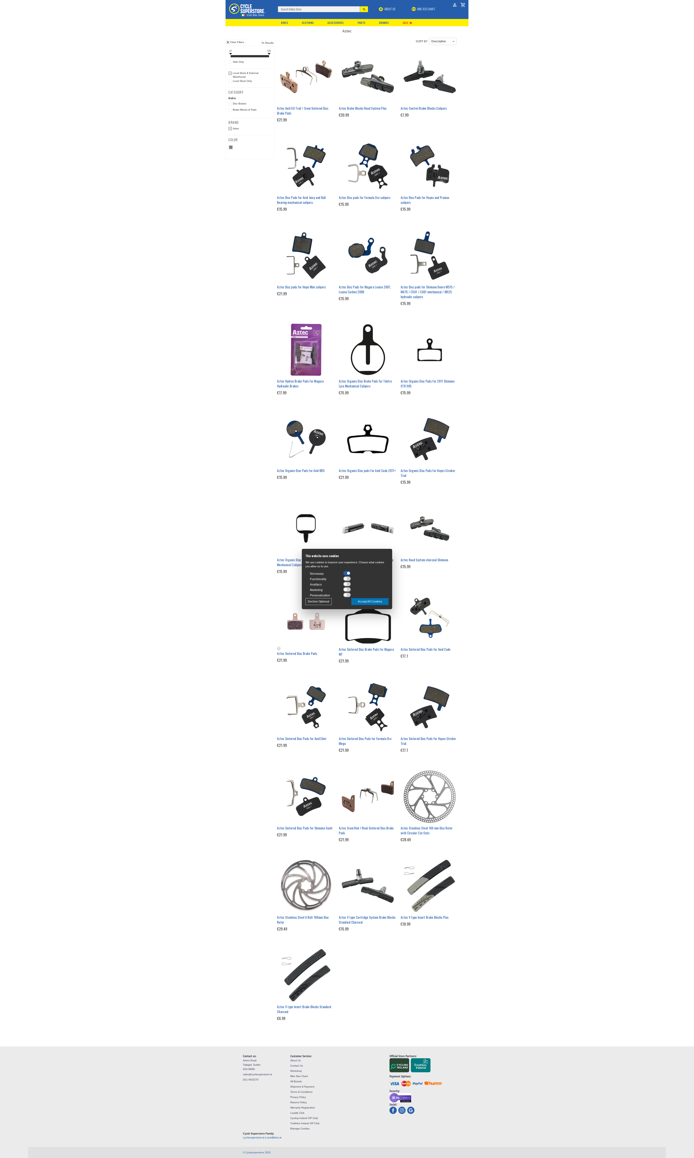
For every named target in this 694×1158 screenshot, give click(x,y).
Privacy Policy (298, 1097)
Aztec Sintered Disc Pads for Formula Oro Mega (365, 741)
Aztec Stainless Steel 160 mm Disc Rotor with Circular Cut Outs (427, 830)
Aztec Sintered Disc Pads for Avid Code (425, 649)
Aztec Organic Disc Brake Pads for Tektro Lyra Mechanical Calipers (365, 383)
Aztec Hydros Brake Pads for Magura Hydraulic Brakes (300, 383)
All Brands (296, 1081)
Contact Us (296, 1065)
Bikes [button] (284, 23)
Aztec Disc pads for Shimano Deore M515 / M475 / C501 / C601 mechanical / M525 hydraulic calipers (428, 292)
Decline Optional (318, 601)
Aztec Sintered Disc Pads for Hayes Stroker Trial (428, 741)
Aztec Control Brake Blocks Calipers (424, 108)
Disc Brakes (239, 103)
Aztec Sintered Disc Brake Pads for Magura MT (366, 652)
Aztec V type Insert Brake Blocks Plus (424, 917)
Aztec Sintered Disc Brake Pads (297, 653)
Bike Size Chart (299, 1076)
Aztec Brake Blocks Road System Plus (363, 108)
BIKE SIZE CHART (426, 9)
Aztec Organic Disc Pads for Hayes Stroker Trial (428, 473)
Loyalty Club (297, 1112)
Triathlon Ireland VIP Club (305, 1123)
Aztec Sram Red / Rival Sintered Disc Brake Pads (366, 830)
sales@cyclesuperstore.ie (257, 1074)
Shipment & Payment (302, 1086)
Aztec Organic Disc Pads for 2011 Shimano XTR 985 (428, 383)
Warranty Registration (302, 1107)
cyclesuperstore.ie (254, 1137)
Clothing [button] (308, 23)
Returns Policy (298, 1102)
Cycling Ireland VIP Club (304, 1118)
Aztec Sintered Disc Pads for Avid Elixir (302, 738)
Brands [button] (384, 23)
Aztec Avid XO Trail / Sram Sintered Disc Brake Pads (302, 110)
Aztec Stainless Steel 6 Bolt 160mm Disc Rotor (303, 920)
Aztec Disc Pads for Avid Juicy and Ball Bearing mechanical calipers (301, 200)
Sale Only (238, 61)
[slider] (231, 56)
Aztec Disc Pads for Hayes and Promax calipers (425, 200)
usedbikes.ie (274, 1137)
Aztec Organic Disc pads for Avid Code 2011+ (367, 470)
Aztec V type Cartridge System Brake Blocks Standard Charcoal (367, 920)
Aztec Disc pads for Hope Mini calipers (301, 287)
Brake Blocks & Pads (244, 109)
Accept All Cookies (370, 601)
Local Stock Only (242, 81)
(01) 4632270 (250, 1079)
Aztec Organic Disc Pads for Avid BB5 (301, 470)
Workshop (296, 1070)
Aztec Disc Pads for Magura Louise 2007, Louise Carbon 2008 (365, 289)
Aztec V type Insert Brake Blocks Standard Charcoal (304, 1009)
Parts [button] (361, 23)
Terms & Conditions (301, 1091)
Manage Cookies (300, 1128)
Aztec (236, 128)
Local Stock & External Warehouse (245, 75)
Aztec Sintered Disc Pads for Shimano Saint (305, 828)
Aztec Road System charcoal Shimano (424, 559)
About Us (390, 9)
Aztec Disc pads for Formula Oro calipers (364, 197)
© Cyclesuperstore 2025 (257, 1152)
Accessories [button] (335, 23)
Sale (407, 23)
